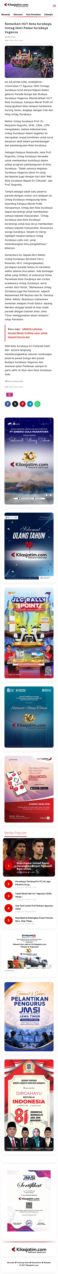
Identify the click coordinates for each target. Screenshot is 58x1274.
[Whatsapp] (37, 404)
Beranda (11, 1262)
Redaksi (47, 1262)
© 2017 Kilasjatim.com (29, 1265)
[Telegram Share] (30, 404)
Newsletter (36, 1262)
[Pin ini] (23, 404)
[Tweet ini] (15, 404)
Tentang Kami (23, 1262)
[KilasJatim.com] (16, 5)
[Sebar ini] (8, 404)
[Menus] (54, 6)
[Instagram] (9, 395)
